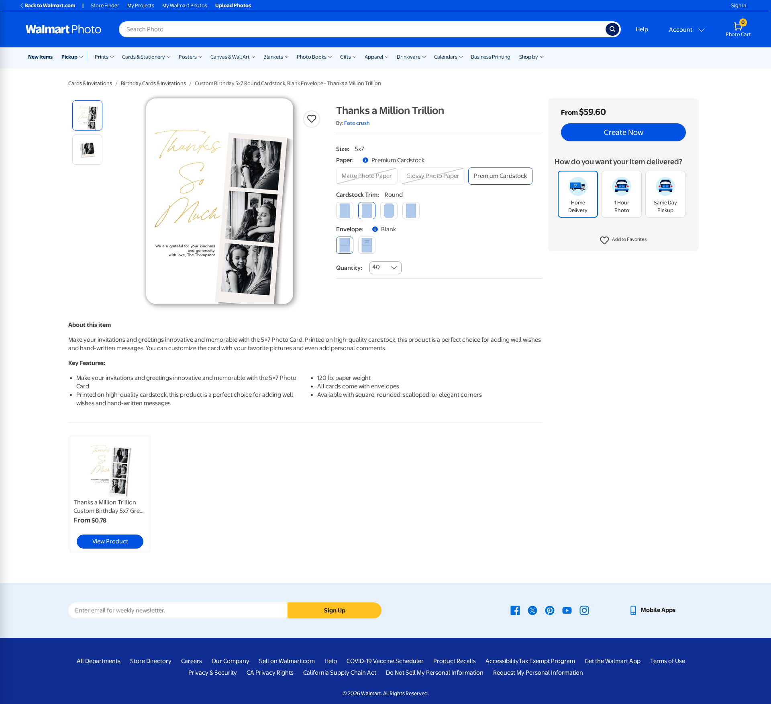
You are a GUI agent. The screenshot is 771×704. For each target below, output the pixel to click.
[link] (110, 494)
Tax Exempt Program (547, 661)
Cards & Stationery (143, 57)
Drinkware (408, 57)
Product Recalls (454, 661)
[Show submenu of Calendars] (461, 56)
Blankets (273, 57)
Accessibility (502, 661)
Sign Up (334, 610)
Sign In (738, 5)
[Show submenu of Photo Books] (330, 56)
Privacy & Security (212, 672)
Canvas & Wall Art (230, 57)
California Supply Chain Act (339, 672)
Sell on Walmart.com (287, 661)
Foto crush (357, 123)
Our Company (230, 661)
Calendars (445, 57)
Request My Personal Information (538, 672)
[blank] (344, 245)
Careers (191, 661)
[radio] (87, 115)
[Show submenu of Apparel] (386, 56)
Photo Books (311, 57)
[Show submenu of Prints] (112, 56)
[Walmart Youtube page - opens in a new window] (567, 610)
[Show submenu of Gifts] (354, 56)
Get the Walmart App (612, 661)
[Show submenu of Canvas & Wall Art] (253, 56)
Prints (101, 57)
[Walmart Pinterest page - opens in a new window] (550, 610)
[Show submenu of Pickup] (83, 56)
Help (642, 29)
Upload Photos (233, 5)
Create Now (623, 132)
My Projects (140, 5)
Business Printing (490, 57)
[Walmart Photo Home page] (63, 29)
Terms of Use (667, 661)
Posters (188, 57)
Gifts (345, 57)
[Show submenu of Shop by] (541, 56)
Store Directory (150, 661)
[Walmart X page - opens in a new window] (532, 610)
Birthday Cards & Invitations (153, 83)
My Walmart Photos (184, 5)
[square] (344, 210)
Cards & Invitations (90, 83)
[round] (366, 210)
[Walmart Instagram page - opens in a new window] (584, 610)
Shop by (528, 57)
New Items (40, 57)
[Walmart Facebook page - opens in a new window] (515, 610)
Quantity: (349, 267)
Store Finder (105, 5)
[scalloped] (411, 210)
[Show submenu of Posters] (200, 56)
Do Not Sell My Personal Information (434, 672)
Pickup (69, 57)
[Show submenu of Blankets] (286, 56)
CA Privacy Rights (270, 672)
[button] (623, 241)
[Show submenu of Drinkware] (424, 56)
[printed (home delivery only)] (366, 245)
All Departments (98, 661)
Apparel (374, 57)
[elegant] (389, 210)
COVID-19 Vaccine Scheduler (385, 661)
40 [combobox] (376, 267)
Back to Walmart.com (50, 5)
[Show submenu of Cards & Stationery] (168, 56)
